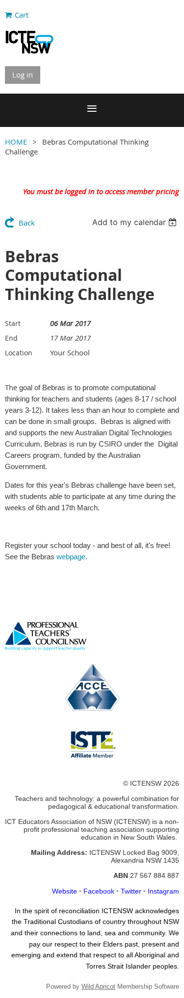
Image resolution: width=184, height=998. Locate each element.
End (11, 338)
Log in (22, 74)
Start (13, 323)
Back (27, 222)
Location (18, 352)
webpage (70, 556)
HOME (16, 142)
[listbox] (135, 222)
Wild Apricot (98, 986)
